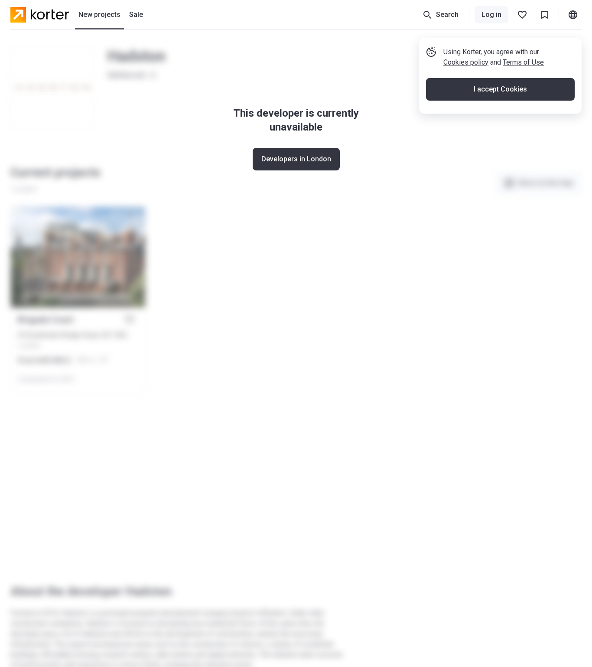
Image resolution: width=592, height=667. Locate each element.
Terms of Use (523, 62)
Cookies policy (465, 62)
